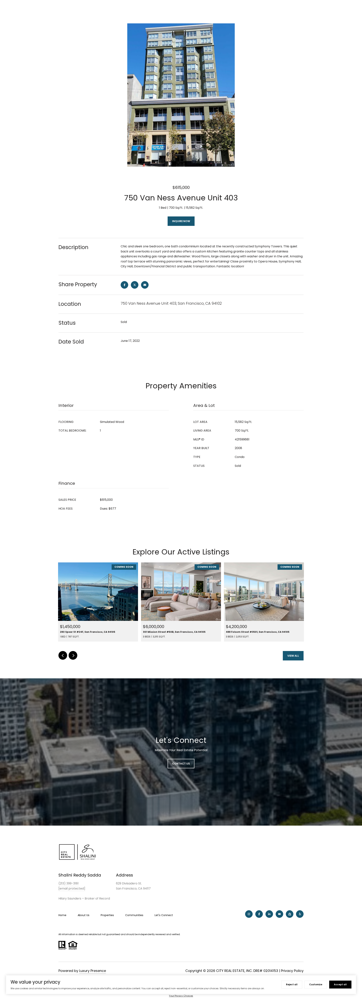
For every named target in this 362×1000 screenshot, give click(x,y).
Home (62, 915)
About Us (83, 915)
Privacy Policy (292, 970)
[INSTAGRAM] (249, 914)
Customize (315, 984)
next (73, 655)
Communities (134, 915)
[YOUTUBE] (279, 914)
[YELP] (300, 914)
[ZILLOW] (289, 914)
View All (293, 656)
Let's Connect (164, 915)
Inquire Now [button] (181, 221)
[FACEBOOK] (259, 914)
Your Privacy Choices (181, 995)
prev (62, 655)
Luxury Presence (92, 970)
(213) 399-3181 (68, 883)
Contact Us (181, 763)
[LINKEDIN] (269, 914)
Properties (107, 915)
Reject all (292, 984)
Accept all (340, 984)
